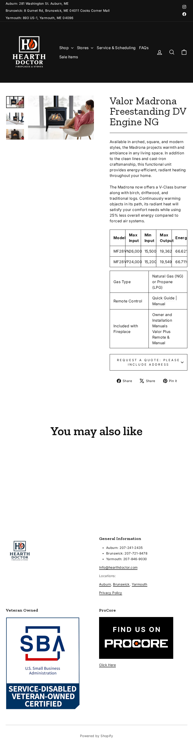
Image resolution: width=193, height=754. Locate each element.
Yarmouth (139, 584)
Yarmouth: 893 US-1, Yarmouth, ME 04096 (39, 18)
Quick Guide (163, 298)
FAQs (144, 47)
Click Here (107, 665)
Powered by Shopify (96, 736)
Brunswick (121, 584)
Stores (83, 47)
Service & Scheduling (116, 47)
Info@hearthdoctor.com (118, 567)
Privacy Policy (110, 593)
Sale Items (68, 57)
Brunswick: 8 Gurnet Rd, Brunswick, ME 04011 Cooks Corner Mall (57, 10)
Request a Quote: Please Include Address (148, 362)
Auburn (105, 584)
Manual (158, 303)
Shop (64, 47)
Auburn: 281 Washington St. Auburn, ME (37, 3)
